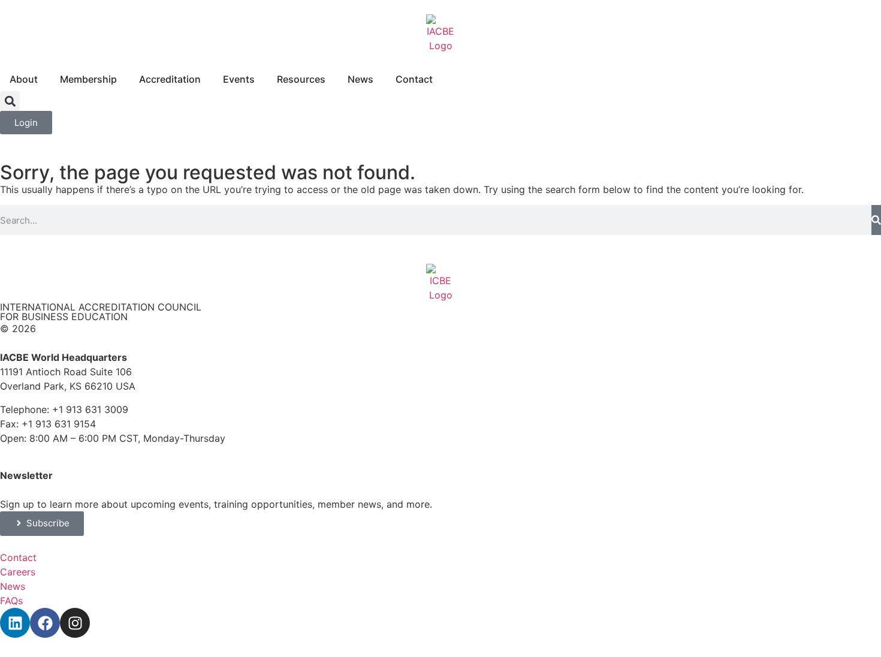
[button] (10, 101)
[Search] (876, 220)
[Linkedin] (15, 623)
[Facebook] (45, 623)
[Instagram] (75, 623)
